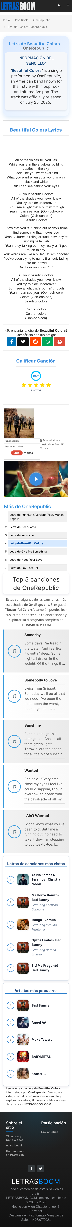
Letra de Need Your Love (26, 559)
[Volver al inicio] (18, 6)
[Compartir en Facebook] (11, 341)
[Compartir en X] (23, 341)
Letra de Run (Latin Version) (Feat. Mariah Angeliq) (37, 516)
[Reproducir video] (36, 479)
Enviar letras (49, 1131)
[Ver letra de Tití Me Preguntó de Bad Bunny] (23, 968)
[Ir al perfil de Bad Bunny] (23, 1005)
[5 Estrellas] (48, 385)
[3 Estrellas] (37, 385)
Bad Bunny (40, 1005)
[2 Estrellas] (31, 385)
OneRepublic (36, 48)
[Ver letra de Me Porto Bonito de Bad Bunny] (23, 902)
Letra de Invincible (22, 535)
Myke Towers (42, 1039)
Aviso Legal (14, 1145)
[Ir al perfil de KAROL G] (23, 1073)
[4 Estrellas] (43, 385)
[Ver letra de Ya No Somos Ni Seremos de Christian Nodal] (23, 879)
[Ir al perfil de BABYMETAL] (23, 1056)
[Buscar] (59, 5)
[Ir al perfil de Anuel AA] (23, 1022)
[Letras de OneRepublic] (19, 423)
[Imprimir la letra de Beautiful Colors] (59, 341)
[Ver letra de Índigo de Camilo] (23, 924)
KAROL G (39, 1074)
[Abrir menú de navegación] (68, 5)
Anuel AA (39, 1022)
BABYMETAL (41, 1056)
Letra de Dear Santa (23, 527)
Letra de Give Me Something (28, 551)
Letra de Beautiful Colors (26, 543)
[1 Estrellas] (25, 385)
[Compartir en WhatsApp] (47, 341)
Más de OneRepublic (27, 506)
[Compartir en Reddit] (35, 341)
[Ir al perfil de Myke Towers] (23, 1039)
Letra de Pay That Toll (24, 567)
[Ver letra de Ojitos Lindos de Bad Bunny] (23, 947)
